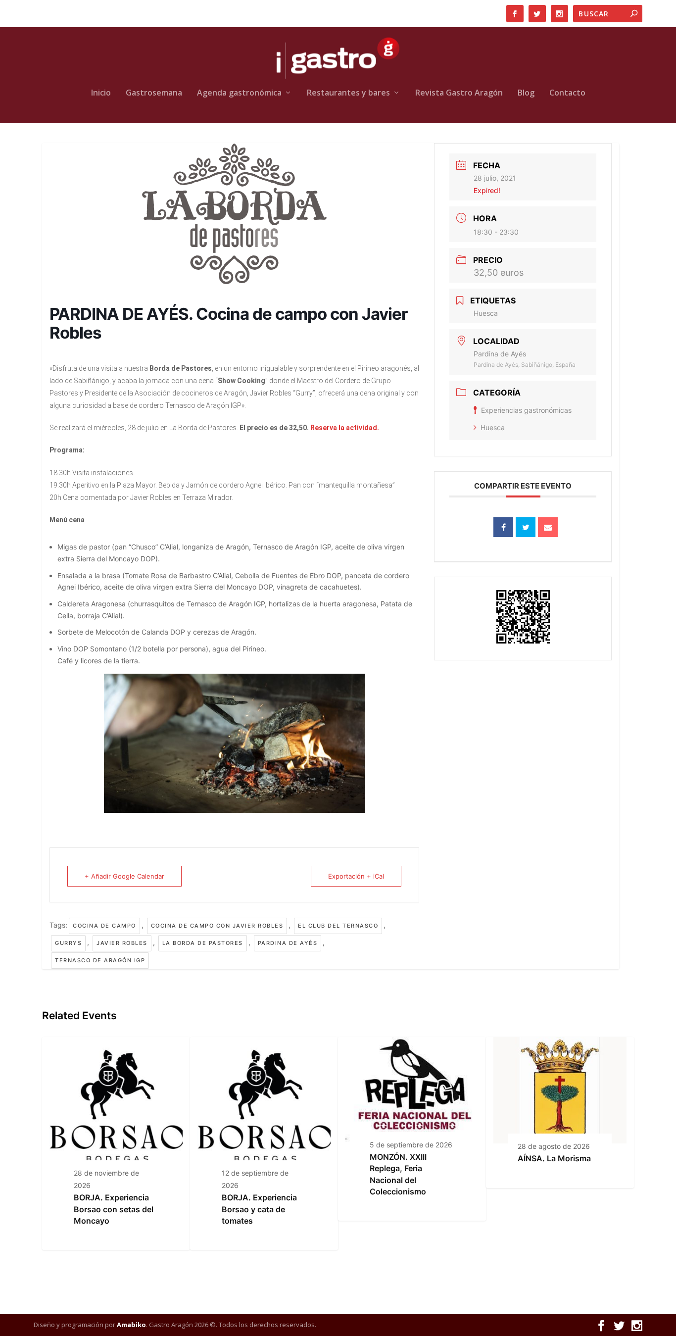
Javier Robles (122, 943)
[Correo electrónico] (548, 527)
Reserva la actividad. (344, 428)
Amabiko (131, 1324)
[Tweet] (525, 527)
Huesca (493, 427)
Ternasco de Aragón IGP (100, 960)
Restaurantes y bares (348, 93)
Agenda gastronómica (239, 93)
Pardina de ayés (288, 943)
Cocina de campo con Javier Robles (217, 925)
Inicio (101, 93)
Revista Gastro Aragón (459, 93)
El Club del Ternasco (338, 925)
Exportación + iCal (356, 876)
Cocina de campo (104, 925)
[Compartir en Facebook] (503, 527)
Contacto (567, 93)
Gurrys (68, 943)
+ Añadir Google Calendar (124, 876)
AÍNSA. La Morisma (554, 1158)
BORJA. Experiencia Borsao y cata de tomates (259, 1209)
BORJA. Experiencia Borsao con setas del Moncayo (113, 1209)
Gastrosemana (154, 93)
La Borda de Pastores (202, 943)
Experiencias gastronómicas (526, 410)
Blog (526, 93)
